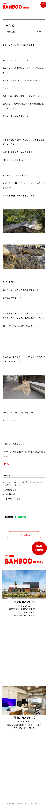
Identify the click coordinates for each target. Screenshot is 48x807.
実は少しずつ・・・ (13, 490)
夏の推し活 (10, 494)
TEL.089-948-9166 (24, 612)
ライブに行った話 (12, 499)
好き (8, 464)
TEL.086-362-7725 (24, 728)
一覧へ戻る (24, 535)
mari (39, 31)
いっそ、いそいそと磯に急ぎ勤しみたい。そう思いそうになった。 (25, 483)
